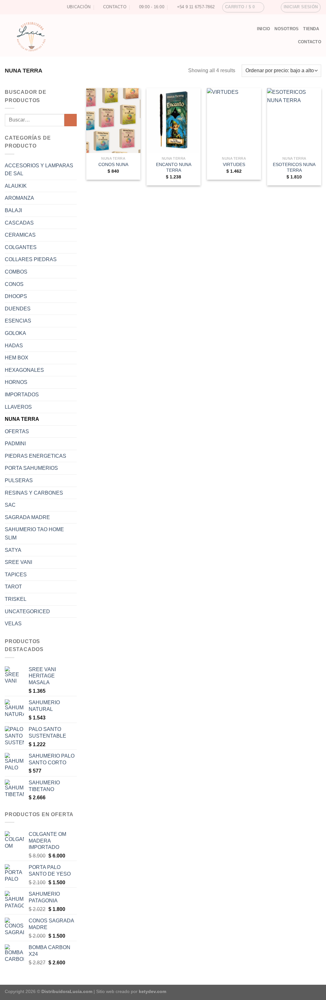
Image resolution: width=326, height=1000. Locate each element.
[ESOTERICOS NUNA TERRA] (294, 120)
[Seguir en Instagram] (8, 7)
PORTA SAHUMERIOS (31, 468)
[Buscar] (249, 29)
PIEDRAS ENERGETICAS (35, 456)
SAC (10, 505)
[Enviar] (70, 120)
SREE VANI (18, 562)
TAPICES (16, 574)
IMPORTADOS (22, 394)
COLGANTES (21, 247)
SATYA (13, 550)
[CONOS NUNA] (113, 120)
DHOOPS (16, 296)
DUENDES (18, 308)
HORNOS (16, 382)
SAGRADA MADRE (27, 517)
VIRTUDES (234, 164)
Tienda (311, 28)
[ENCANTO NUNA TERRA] (173, 120)
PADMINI (15, 443)
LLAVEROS (18, 407)
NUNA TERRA (22, 419)
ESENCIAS (18, 320)
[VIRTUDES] (234, 120)
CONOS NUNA (113, 164)
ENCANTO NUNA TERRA (173, 167)
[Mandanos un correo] (14, 7)
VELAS (13, 623)
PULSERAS (19, 480)
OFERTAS (17, 431)
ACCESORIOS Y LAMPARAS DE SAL (39, 170)
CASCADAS (19, 223)
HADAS (14, 345)
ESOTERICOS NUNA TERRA (294, 167)
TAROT (13, 586)
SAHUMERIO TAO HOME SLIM (34, 533)
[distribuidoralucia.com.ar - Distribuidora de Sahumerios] (111, 35)
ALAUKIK (16, 186)
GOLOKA (15, 333)
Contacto (309, 41)
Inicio (263, 28)
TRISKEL (15, 599)
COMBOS (16, 271)
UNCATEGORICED (27, 611)
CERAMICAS (20, 235)
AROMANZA (19, 198)
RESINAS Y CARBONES (34, 493)
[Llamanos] (20, 7)
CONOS (14, 284)
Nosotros (286, 28)
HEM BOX (16, 357)
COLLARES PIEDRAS (31, 259)
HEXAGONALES (24, 370)
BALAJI (13, 210)
